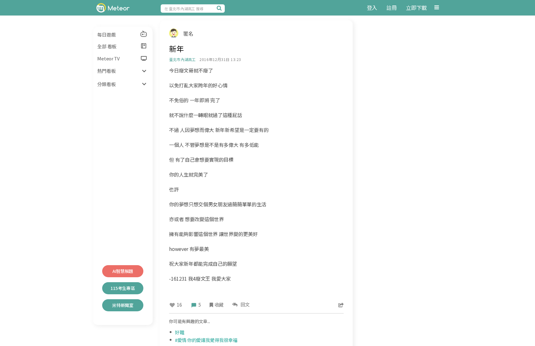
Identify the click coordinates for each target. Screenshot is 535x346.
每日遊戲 (106, 34)
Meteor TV (108, 58)
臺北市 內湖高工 (182, 59)
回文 (244, 304)
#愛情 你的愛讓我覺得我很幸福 (206, 340)
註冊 (391, 7)
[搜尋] (220, 8)
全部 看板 (106, 46)
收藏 (219, 304)
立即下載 (416, 7)
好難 (179, 332)
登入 (372, 7)
